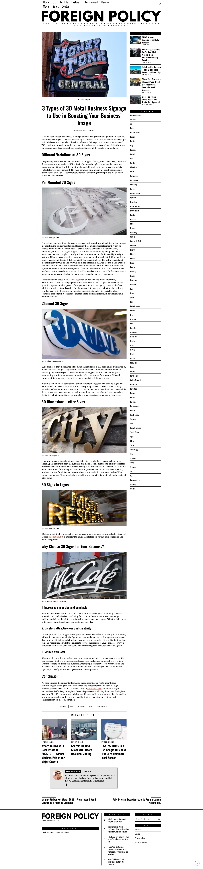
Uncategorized (135, 480)
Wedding (133, 484)
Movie (132, 345)
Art (131, 123)
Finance (133, 219)
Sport (132, 436)
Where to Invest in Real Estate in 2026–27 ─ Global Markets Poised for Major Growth (53, 754)
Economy (133, 197)
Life (131, 315)
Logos (91, 706)
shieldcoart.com (94, 688)
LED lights (67, 369)
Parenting (133, 388)
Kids (131, 301)
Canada (132, 154)
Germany (133, 245)
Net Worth (133, 362)
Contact (137, 833)
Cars (131, 158)
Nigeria (132, 371)
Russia (132, 410)
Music (132, 354)
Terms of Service (141, 842)
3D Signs (63, 706)
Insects (132, 275)
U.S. (131, 475)
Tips (131, 454)
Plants (132, 397)
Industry (133, 271)
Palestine (133, 384)
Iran (131, 288)
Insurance (133, 280)
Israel (132, 293)
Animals (133, 119)
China (132, 171)
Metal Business (102, 706)
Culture (132, 189)
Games (132, 236)
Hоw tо (132, 267)
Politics (133, 401)
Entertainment (135, 206)
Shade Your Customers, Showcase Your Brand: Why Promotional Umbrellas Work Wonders (151, 84)
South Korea (134, 432)
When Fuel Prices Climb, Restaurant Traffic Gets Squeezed (151, 99)
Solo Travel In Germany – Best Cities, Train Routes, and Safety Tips (151, 70)
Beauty (132, 136)
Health (132, 249)
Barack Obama (135, 132)
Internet (133, 284)
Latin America (135, 306)
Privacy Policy (140, 838)
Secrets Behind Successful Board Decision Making (81, 750)
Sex (131, 423)
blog (131, 145)
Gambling (133, 232)
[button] (159, 819)
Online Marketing (136, 380)
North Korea (134, 375)
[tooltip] (66, 784)
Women (132, 488)
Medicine (133, 336)
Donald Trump (135, 193)
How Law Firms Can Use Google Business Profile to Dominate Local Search (113, 752)
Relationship (134, 406)
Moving (132, 349)
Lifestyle (133, 319)
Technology (134, 449)
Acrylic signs (75, 280)
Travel (132, 462)
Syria (132, 445)
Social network (135, 427)
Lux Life (133, 328)
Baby (132, 128)
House (132, 262)
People (132, 393)
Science (133, 419)
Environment (134, 210)
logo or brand (55, 537)
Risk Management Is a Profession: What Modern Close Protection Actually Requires (151, 55)
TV (131, 471)
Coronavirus (134, 180)
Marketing (133, 332)
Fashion (132, 215)
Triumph (133, 467)
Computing (134, 175)
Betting (132, 141)
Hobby (132, 258)
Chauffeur (133, 167)
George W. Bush (135, 241)
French (132, 228)
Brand (72, 706)
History (132, 254)
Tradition (133, 458)
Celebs (132, 162)
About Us (138, 829)
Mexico (132, 341)
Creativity (133, 184)
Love (131, 323)
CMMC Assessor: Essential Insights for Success (151, 40)
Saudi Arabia (134, 414)
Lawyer (132, 310)
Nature (132, 358)
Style (132, 440)
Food (131, 223)
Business (91, 131)
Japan (132, 297)
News (132, 367)
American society (136, 115)
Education (133, 202)
